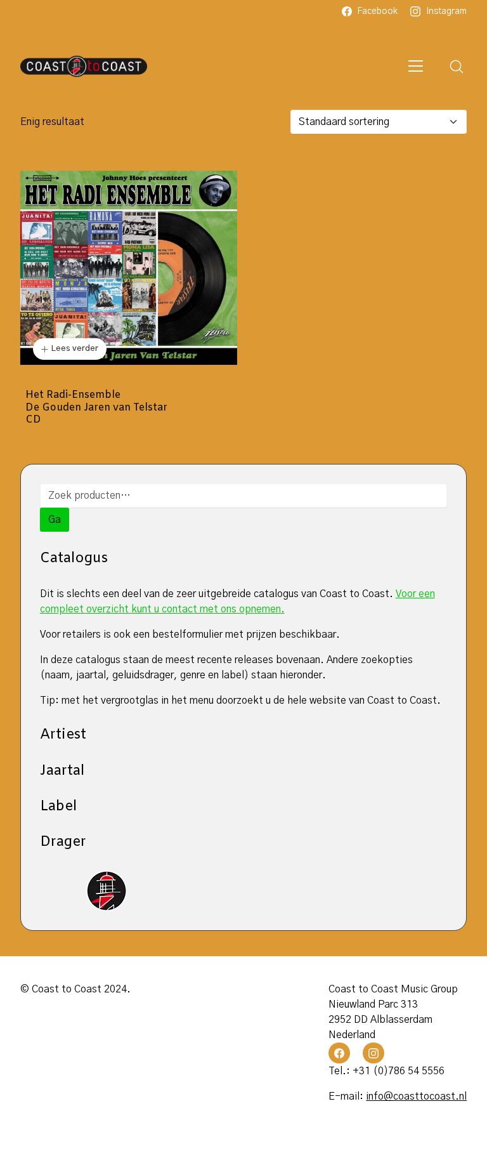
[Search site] (457, 67)
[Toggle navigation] (415, 66)
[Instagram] (373, 1053)
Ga (54, 520)
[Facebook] (339, 1053)
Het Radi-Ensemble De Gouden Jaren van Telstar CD (96, 407)
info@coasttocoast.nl (416, 1096)
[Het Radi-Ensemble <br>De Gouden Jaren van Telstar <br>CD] (128, 267)
